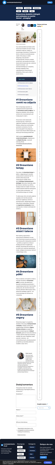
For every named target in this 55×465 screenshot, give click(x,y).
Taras (32, 11)
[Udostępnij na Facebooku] (29, 25)
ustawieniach (10, 463)
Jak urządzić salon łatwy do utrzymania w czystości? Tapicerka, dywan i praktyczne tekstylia (39, 343)
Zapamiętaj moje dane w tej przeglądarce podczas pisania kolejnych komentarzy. (26, 430)
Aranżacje (27, 8)
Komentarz (19, 394)
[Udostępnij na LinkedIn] (34, 25)
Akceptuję (48, 462)
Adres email (19, 416)
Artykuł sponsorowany (20, 44)
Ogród (25, 11)
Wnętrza (20, 8)
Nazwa (18, 409)
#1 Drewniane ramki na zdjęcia (26, 83)
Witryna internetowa (21, 422)
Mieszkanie (37, 8)
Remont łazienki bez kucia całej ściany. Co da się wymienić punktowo (39, 155)
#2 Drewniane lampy (23, 85)
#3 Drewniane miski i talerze (25, 88)
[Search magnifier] (49, 408)
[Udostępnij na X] (32, 25)
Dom (19, 11)
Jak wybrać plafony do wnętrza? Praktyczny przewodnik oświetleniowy (39, 74)
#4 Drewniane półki (23, 91)
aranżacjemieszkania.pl (14, 2)
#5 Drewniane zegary (24, 94)
